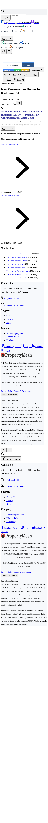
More (35, 75)
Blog (8, 322)
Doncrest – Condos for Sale (10, 195)
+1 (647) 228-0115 (12, 298)
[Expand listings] (9, 450)
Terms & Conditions (22, 391)
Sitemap (9, 319)
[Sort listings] (19, 103)
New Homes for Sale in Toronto (16, 261)
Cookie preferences (9, 395)
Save (9, 80)
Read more (6, 129)
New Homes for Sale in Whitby (16, 268)
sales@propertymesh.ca (14, 305)
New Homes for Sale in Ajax (15, 264)
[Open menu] (9, 51)
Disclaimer (10, 340)
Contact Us (11, 316)
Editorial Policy (12, 337)
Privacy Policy (7, 391)
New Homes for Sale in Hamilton (17, 278)
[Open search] (3, 51)
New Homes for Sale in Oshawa (16, 275)
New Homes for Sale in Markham (17, 254)
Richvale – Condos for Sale (9, 145)
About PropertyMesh (15, 333)
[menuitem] (16, 22)
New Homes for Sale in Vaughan (16, 257)
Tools (4, 18)
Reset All (20, 80)
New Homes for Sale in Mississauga (18, 271)
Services (5, 39)
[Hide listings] (3, 450)
